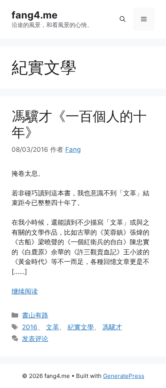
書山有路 (35, 315)
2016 (29, 327)
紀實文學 (81, 327)
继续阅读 (25, 291)
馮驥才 (112, 327)
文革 (52, 327)
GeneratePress (123, 376)
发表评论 (35, 339)
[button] (122, 19)
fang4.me (35, 15)
